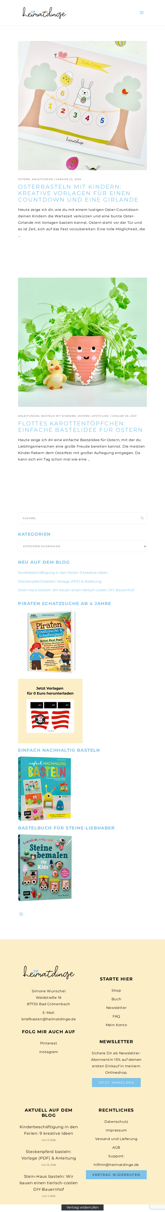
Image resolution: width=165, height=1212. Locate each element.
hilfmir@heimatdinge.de (116, 1165)
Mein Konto (116, 1025)
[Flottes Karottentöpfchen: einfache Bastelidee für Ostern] (82, 342)
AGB (116, 1147)
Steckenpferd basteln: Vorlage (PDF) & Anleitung (59, 581)
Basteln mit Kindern (58, 415)
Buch (116, 999)
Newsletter (116, 1008)
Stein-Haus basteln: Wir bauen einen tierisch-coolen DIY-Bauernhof (76, 590)
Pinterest (48, 1043)
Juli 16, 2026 (48, 1164)
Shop (116, 990)
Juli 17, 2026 (48, 1140)
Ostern (24, 179)
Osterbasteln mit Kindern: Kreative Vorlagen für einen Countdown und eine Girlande (78, 193)
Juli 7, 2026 (48, 1196)
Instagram (48, 1052)
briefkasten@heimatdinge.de (48, 1019)
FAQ (116, 1016)
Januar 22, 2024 (68, 179)
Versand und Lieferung (116, 1139)
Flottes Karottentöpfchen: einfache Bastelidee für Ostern (80, 426)
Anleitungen (42, 179)
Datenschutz (116, 1122)
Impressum (116, 1130)
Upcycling (100, 415)
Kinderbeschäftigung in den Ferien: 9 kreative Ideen (63, 573)
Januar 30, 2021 (124, 415)
